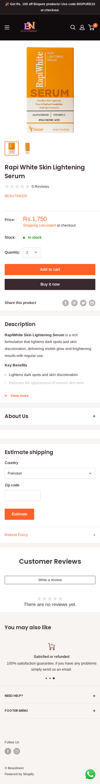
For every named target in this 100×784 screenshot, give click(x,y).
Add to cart (50, 269)
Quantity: (12, 252)
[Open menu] (7, 27)
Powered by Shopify (19, 774)
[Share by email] (92, 302)
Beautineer (16, 196)
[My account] (82, 27)
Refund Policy (16, 535)
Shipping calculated (39, 225)
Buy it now (50, 284)
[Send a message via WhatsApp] (90, 774)
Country (11, 463)
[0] (91, 27)
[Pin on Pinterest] (74, 302)
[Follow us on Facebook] (8, 751)
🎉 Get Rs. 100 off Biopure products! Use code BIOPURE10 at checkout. (50, 7)
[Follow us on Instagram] (16, 751)
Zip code (12, 485)
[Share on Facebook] (65, 302)
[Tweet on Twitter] (83, 302)
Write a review (50, 580)
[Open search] (73, 27)
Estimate (19, 514)
